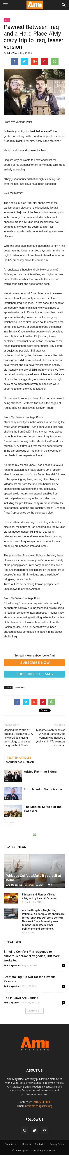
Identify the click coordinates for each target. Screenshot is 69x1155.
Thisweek (20, 687)
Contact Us (40, 1144)
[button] (64, 5)
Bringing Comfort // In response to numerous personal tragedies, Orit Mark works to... (32, 956)
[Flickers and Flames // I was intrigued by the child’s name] (11, 898)
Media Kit (26, 1144)
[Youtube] (44, 1130)
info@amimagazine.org (38, 1106)
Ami (7, 20)
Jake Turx (12, 53)
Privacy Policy (57, 1144)
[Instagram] (24, 1130)
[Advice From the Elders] (13, 776)
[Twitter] (34, 1130)
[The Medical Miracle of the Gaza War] (13, 811)
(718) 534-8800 (42, 1102)
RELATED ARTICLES (19, 757)
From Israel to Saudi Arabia (43, 789)
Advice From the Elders (40, 771)
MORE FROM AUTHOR (20, 762)
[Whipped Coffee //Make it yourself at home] (34, 871)
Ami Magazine (14, 884)
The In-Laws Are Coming (21, 998)
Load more (33, 1010)
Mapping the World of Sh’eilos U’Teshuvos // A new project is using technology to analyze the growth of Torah (18, 737)
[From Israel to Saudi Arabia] (13, 793)
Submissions (11, 1144)
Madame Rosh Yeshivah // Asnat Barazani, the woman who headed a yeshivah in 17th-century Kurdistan (50, 737)
